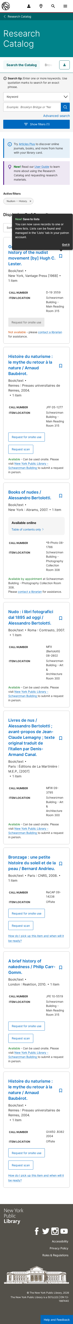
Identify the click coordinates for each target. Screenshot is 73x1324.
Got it (66, 244)
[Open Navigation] (65, 6)
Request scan (21, 449)
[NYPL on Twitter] (46, 1231)
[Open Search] (53, 6)
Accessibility (60, 1241)
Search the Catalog (21, 65)
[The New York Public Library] (6, 6)
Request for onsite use (26, 437)
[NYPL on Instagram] (55, 1231)
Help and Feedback (57, 1319)
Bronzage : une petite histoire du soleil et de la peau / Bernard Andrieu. (32, 863)
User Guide (41, 166)
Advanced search (56, 116)
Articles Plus (27, 144)
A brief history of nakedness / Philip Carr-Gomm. (31, 967)
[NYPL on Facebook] (37, 1231)
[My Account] (29, 6)
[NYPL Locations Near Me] (41, 6)
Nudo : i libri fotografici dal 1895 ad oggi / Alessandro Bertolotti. (30, 617)
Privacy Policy (59, 1248)
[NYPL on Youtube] (64, 1231)
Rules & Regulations (55, 1255)
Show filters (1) (40, 124)
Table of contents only (26, 529)
